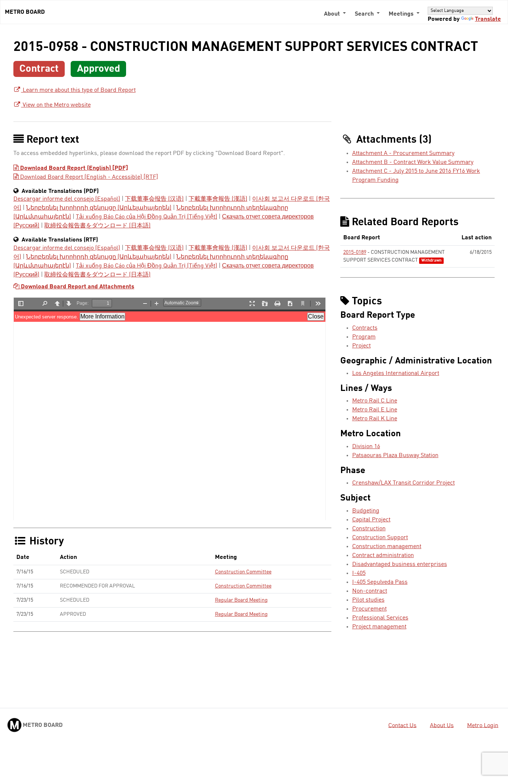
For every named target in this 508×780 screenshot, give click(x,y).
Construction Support (380, 538)
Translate (488, 19)
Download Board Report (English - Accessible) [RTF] (88, 177)
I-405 (359, 573)
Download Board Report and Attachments (76, 287)
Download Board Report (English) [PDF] (73, 168)
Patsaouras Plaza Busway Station (395, 456)
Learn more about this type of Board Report (78, 90)
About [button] (332, 14)
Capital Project (371, 520)
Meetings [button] (402, 14)
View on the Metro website (56, 105)
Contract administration (383, 556)
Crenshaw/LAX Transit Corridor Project (403, 483)
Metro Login (482, 725)
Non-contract (369, 591)
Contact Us (402, 725)
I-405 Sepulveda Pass (380, 582)
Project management (379, 627)
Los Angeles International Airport (395, 373)
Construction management (386, 547)
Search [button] (365, 14)
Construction (369, 529)
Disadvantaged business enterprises (399, 564)
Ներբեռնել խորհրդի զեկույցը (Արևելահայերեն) (98, 208)
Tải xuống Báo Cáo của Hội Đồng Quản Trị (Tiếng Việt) (146, 217)
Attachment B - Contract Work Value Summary (412, 162)
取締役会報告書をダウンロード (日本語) (97, 226)
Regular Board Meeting (241, 600)
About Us (442, 725)
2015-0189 (354, 252)
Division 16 (366, 447)
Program (364, 337)
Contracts (364, 328)
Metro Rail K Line (374, 419)
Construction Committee (243, 572)
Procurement (369, 609)
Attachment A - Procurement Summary (403, 153)
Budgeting (365, 511)
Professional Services (380, 618)
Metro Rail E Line (374, 410)
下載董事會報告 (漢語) (218, 199)
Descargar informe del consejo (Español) (66, 199)
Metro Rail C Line (374, 401)
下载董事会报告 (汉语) (154, 199)
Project (361, 346)
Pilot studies (368, 600)
